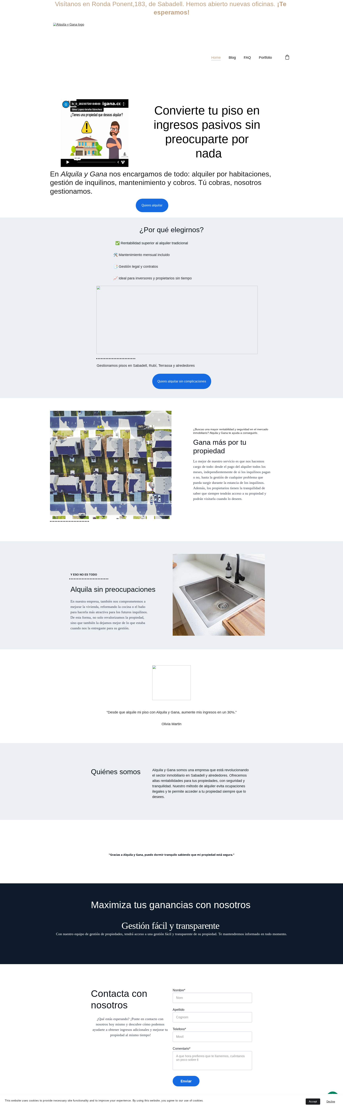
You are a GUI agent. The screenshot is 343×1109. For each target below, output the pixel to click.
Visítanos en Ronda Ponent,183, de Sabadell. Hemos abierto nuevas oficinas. (166, 4)
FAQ (247, 58)
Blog (232, 58)
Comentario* (181, 1048)
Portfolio (265, 58)
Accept (313, 1101)
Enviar (186, 1081)
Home (216, 58)
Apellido (178, 1009)
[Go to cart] (287, 58)
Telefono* (179, 1029)
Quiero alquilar (152, 205)
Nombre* (179, 990)
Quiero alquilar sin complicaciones (181, 381)
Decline (331, 1101)
